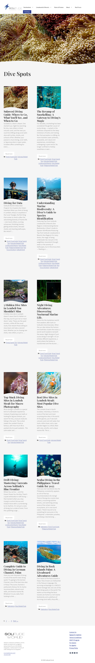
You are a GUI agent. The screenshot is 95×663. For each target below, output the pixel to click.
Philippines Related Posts (51, 165)
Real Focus (78, 7)
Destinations (27, 7)
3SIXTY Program (74, 640)
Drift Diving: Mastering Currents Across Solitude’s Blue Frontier (15, 484)
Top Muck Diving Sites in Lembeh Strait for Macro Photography (14, 402)
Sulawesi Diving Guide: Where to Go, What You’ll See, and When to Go (16, 116)
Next (15, 621)
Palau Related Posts (20, 606)
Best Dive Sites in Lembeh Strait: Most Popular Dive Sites (48, 402)
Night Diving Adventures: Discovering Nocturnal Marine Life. (47, 311)
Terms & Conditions (75, 637)
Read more (9, 154)
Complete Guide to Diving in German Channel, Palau (15, 569)
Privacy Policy (73, 648)
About (68, 7)
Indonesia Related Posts (50, 161)
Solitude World (20, 250)
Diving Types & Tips (11, 342)
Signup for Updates (75, 635)
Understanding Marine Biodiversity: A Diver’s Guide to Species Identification (46, 210)
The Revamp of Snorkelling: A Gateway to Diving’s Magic (48, 116)
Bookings (27, 12)
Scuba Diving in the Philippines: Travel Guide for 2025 (48, 483)
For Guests (72, 643)
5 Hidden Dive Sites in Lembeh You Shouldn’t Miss (15, 308)
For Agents (72, 645)
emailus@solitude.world (9, 653)
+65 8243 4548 (7, 654)
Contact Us (72, 632)
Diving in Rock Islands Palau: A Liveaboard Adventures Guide (47, 571)
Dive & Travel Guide (11, 157)
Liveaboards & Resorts (42, 7)
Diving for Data (13, 203)
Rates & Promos (59, 7)
